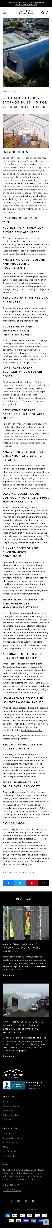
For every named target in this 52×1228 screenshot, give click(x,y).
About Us (7, 1133)
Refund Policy (9, 1151)
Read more (8, 975)
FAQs (5, 1147)
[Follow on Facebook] (4, 1201)
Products (7, 1101)
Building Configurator (13, 1115)
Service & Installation (13, 1138)
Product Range (10, 1142)
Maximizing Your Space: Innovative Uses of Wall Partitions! (21, 948)
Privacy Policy (9, 1156)
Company (8, 1110)
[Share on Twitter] (20, 883)
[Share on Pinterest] (32, 883)
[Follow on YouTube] (33, 1201)
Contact (7, 1119)
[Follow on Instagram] (18, 1201)
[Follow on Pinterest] (25, 1201)
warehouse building (17, 832)
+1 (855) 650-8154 (12, 1190)
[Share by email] (43, 883)
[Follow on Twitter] (11, 1201)
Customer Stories (11, 1106)
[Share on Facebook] (8, 883)
